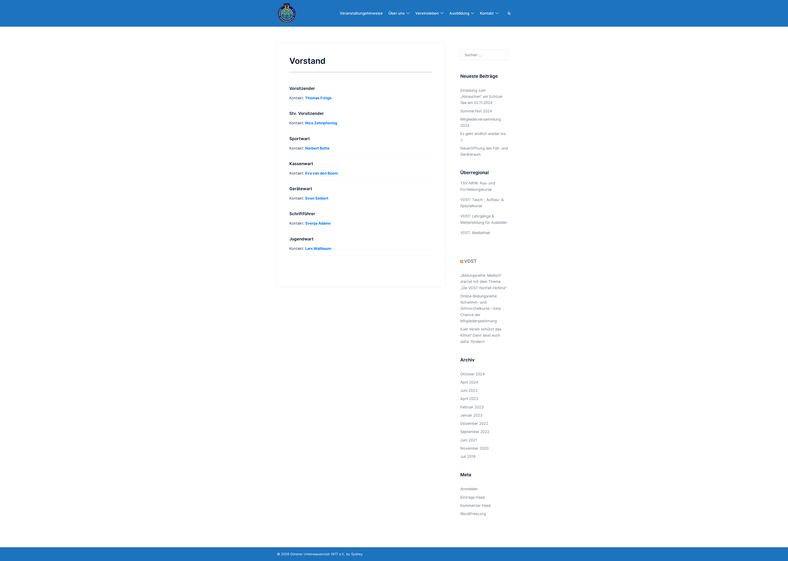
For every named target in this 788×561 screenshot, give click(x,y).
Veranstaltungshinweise (361, 13)
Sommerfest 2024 (476, 111)
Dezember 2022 (474, 423)
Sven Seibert (316, 198)
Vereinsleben (427, 13)
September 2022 (474, 432)
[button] (509, 13)
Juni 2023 (469, 390)
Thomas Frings (318, 98)
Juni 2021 (468, 440)
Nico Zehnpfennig (321, 123)
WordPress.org (473, 514)
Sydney (357, 554)
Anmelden (469, 489)
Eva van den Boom (321, 173)
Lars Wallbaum (318, 248)
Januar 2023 (471, 415)
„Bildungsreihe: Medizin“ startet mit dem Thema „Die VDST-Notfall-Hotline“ (483, 281)
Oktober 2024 (472, 374)
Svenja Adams (318, 223)
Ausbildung (459, 13)
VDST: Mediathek (475, 233)
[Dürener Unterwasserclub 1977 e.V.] (287, 13)
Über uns (396, 13)
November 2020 (474, 448)
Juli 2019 (467, 456)
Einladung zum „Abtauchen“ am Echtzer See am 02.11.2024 (481, 96)
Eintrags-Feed (472, 497)
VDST (470, 261)
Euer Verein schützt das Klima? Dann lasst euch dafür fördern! (480, 335)
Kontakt (487, 13)
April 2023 (469, 398)
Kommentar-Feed (475, 505)
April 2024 (469, 382)
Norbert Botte (317, 148)
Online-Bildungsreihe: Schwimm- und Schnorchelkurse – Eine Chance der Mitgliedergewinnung (480, 308)
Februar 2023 (472, 407)
